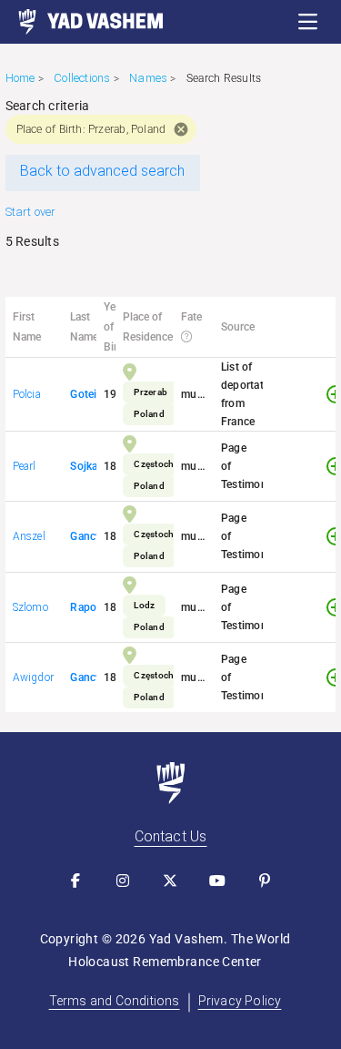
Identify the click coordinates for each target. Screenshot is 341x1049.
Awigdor (33, 677)
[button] (308, 22)
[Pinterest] (265, 880)
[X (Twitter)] (171, 880)
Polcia (27, 394)
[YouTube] (218, 880)
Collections (82, 78)
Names (148, 78)
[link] (82, 22)
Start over (30, 212)
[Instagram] (123, 880)
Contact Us (171, 836)
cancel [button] (181, 129)
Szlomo (30, 607)
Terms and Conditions (114, 1000)
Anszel (29, 536)
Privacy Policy (240, 1000)
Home (20, 78)
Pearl (24, 466)
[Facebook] (76, 880)
